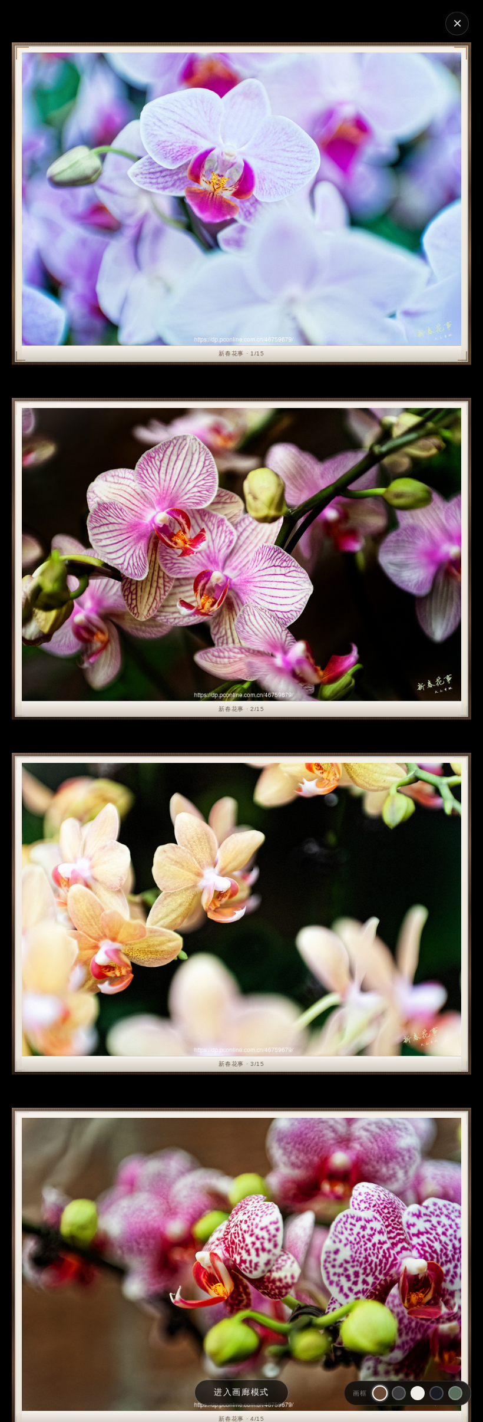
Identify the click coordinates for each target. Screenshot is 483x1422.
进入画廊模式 (241, 1392)
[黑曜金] (436, 1393)
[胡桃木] (380, 1393)
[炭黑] (399, 1393)
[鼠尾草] (455, 1393)
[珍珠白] (418, 1393)
